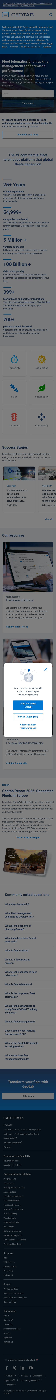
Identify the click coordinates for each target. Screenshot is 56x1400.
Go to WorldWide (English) (28, 705)
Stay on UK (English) (28, 716)
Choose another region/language (28, 726)
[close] (45, 669)
